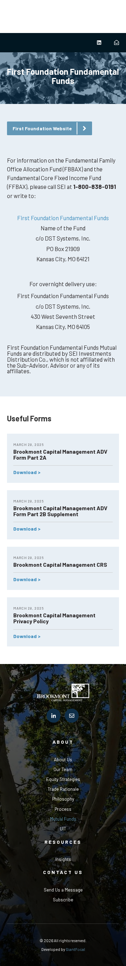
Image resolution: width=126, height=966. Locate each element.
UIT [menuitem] (63, 829)
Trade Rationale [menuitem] (63, 789)
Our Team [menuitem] (63, 769)
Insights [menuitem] (63, 859)
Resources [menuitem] (63, 842)
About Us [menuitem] (63, 759)
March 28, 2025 (28, 444)
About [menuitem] (63, 742)
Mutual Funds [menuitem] (63, 819)
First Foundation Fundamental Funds (63, 217)
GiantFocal (75, 949)
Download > (27, 472)
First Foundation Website (42, 128)
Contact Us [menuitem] (63, 872)
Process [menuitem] (63, 809)
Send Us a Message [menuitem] (63, 890)
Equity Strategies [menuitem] (63, 779)
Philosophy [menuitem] (63, 799)
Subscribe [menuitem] (63, 899)
